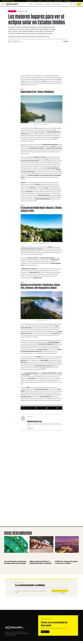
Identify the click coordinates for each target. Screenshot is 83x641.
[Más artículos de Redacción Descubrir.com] (23, 418)
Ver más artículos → (30, 428)
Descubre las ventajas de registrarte (60, 590)
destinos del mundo (25, 36)
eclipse (48, 36)
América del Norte (12, 11)
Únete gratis (45, 631)
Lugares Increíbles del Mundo (40, 36)
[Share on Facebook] (65, 41)
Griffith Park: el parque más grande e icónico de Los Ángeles (66, 562)
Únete (79, 4)
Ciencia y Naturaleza (12, 36)
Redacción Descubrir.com (16, 40)
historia (47, 159)
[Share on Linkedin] (66, 41)
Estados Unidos (32, 36)
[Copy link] (57, 408)
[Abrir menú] (3, 4)
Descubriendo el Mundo (38, 4)
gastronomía (56, 137)
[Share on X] (63, 41)
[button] (41, 109)
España (31, 4)
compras (43, 367)
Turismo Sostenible (56, 4)
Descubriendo (18, 36)
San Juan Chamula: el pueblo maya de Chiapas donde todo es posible (15, 562)
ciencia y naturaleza (39, 131)
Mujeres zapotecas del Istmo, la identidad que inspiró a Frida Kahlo (41, 562)
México (42, 79)
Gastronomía (47, 4)
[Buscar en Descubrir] (71, 4)
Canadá (44, 81)
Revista (74, 4)
